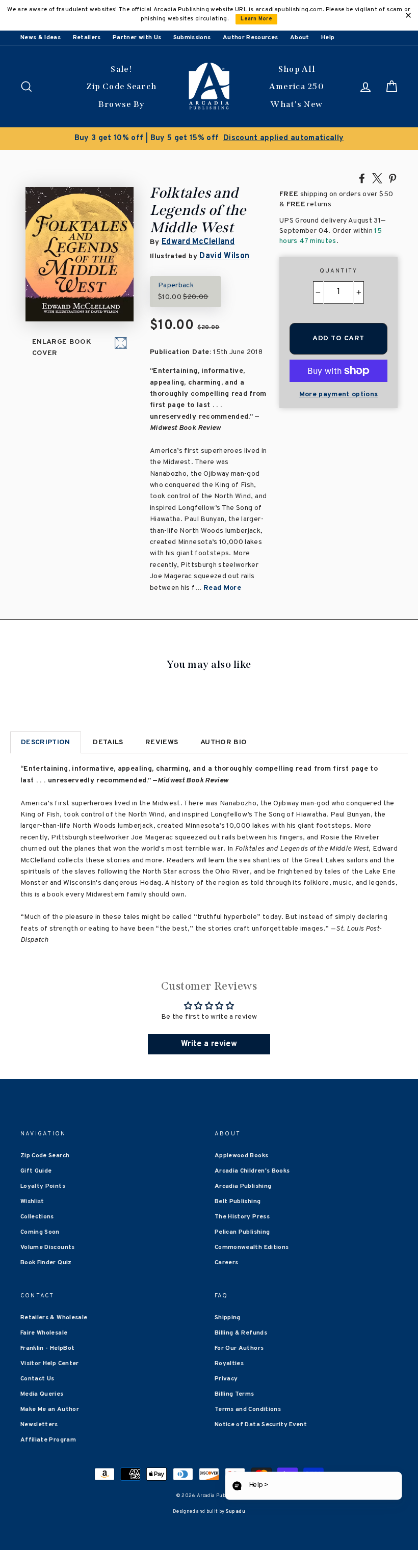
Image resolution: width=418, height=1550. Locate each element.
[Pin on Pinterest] (392, 177)
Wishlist (32, 1202)
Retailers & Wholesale (53, 1318)
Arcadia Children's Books (252, 1171)
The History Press (242, 1217)
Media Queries (42, 1394)
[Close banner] (408, 15)
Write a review (209, 1044)
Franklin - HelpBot (47, 1348)
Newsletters (39, 1425)
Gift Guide (36, 1171)
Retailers (87, 38)
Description (45, 742)
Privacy (226, 1379)
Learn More (256, 19)
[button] (313, 1486)
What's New (296, 104)
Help (327, 38)
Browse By (121, 104)
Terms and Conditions (248, 1409)
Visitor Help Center (49, 1363)
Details (108, 742)
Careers (226, 1263)
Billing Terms (234, 1394)
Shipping (228, 1318)
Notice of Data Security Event (261, 1425)
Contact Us (37, 1379)
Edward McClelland (198, 242)
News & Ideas (40, 38)
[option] (209, 138)
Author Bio (223, 742)
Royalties (229, 1363)
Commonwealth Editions (252, 1247)
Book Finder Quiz (46, 1263)
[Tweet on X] (377, 177)
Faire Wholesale (43, 1333)
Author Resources (250, 38)
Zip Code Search (121, 86)
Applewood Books (241, 1156)
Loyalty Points (42, 1186)
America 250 (296, 86)
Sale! (121, 69)
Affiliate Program (48, 1440)
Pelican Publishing (242, 1232)
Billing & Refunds (241, 1333)
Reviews (161, 742)
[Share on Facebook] (362, 177)
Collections (37, 1217)
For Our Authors (239, 1348)
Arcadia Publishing (243, 1186)
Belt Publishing (237, 1202)
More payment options (338, 394)
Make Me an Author (49, 1409)
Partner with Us (137, 38)
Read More (222, 588)
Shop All (296, 69)
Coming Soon (40, 1232)
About (299, 38)
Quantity (339, 271)
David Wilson (224, 256)
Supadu (235, 1511)
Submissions (192, 38)
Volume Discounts (47, 1247)
